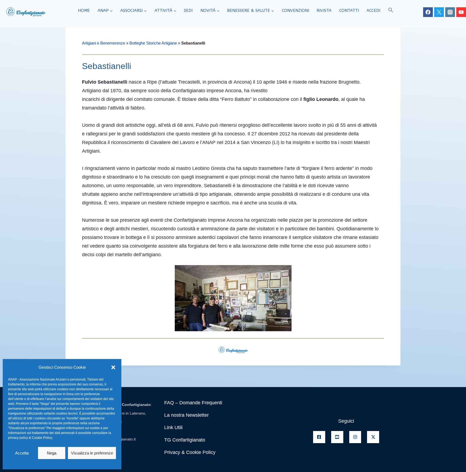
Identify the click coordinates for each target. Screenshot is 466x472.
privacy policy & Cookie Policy (30, 438)
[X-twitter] (373, 437)
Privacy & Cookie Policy (189, 452)
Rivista (324, 10)
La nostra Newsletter (186, 415)
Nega (51, 453)
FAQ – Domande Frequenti (193, 402)
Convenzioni (295, 10)
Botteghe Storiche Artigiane (153, 43)
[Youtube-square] (337, 437)
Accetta (22, 453)
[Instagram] (450, 12)
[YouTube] (461, 12)
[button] (113, 367)
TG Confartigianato (184, 440)
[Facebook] (428, 12)
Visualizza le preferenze (92, 453)
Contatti (349, 10)
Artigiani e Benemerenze (103, 43)
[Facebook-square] (319, 437)
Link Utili (173, 427)
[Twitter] (439, 12)
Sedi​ (188, 10)
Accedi (373, 10)
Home (84, 10)
